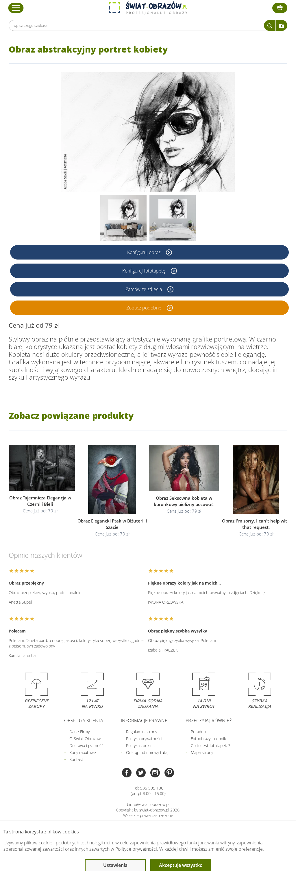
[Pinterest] (169, 773)
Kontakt (76, 759)
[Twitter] (141, 773)
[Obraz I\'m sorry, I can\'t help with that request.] (256, 479)
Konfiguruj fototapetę (144, 271)
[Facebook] (127, 773)
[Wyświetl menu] (16, 8)
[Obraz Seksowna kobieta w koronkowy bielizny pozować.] (184, 468)
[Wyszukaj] (269, 25)
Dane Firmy (79, 731)
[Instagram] (155, 773)
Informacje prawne (144, 720)
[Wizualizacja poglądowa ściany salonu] (123, 218)
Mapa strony (202, 752)
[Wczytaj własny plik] (281, 25)
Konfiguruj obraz (144, 252)
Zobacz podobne (144, 308)
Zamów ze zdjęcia (144, 289)
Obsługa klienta (83, 720)
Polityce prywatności (136, 849)
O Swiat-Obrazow (85, 738)
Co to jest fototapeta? (210, 745)
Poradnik (198, 731)
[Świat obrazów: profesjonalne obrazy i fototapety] (148, 8)
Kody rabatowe (82, 752)
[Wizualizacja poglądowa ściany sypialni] (172, 218)
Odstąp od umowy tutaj (147, 752)
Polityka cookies (140, 745)
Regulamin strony (141, 731)
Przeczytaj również (209, 720)
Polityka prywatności (144, 738)
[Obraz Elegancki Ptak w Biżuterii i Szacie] (112, 479)
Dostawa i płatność (86, 745)
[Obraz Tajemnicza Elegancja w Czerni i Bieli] (40, 468)
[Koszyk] (279, 8)
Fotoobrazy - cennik (208, 738)
